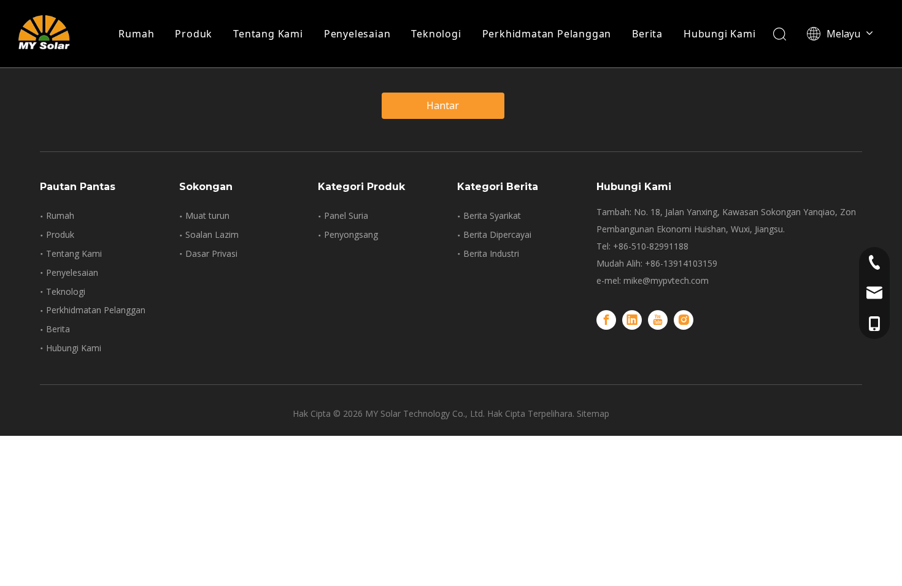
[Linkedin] (632, 320)
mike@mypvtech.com (666, 280)
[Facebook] (606, 320)
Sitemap (593, 413)
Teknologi (436, 33)
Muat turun (207, 215)
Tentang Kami (268, 33)
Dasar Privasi (211, 253)
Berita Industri (491, 253)
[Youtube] (658, 320)
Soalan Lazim (212, 234)
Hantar (442, 105)
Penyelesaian (357, 33)
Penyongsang (351, 234)
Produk (193, 33)
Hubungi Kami (720, 33)
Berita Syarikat (492, 215)
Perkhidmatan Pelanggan (547, 33)
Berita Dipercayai (497, 234)
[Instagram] (683, 320)
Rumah (136, 33)
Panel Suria (346, 215)
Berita (647, 33)
